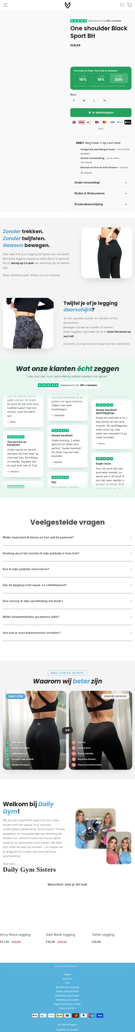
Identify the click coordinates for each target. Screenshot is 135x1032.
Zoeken (67, 974)
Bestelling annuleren (67, 999)
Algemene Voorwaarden (67, 1004)
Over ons (67, 978)
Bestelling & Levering (67, 987)
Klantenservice (66, 966)
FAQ (67, 983)
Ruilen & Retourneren (67, 991)
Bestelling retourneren (67, 995)
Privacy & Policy (67, 1008)
